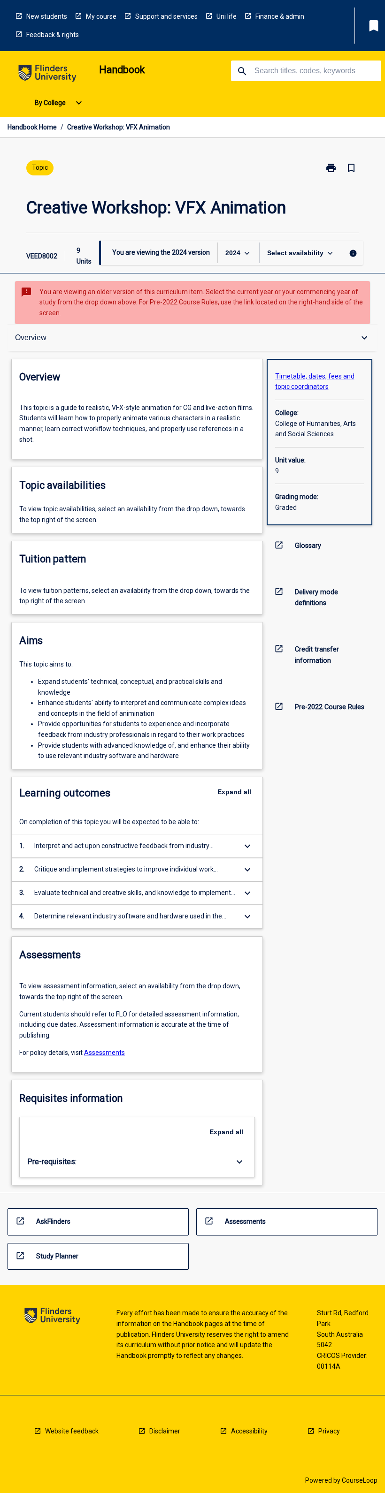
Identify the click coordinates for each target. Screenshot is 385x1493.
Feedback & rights (52, 34)
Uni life (226, 16)
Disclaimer (164, 1431)
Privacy (329, 1431)
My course (101, 16)
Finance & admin (279, 16)
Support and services (166, 16)
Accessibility (249, 1431)
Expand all (234, 792)
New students (46, 16)
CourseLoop (359, 1480)
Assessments (104, 1052)
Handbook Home (32, 127)
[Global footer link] (52, 1317)
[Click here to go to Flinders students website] (47, 75)
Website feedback (72, 1431)
